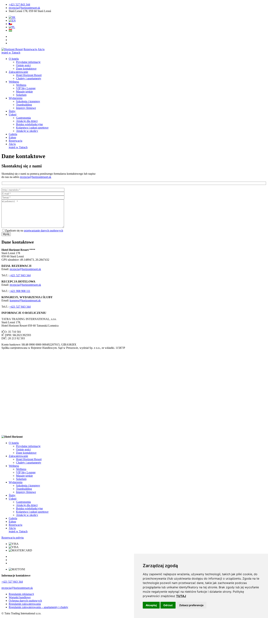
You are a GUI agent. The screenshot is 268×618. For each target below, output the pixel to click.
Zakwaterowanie (18, 71)
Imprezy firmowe (26, 107)
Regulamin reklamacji (21, 594)
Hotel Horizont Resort (29, 75)
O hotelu (14, 58)
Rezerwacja (30, 49)
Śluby (12, 111)
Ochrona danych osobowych (25, 600)
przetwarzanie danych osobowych (43, 230)
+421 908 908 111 (19, 291)
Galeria (13, 134)
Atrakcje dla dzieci (27, 121)
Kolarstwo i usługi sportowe (32, 127)
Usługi (12, 114)
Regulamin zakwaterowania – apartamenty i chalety (38, 607)
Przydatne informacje (28, 62)
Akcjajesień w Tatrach (18, 145)
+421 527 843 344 (19, 4)
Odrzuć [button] (168, 605)
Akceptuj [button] (151, 605)
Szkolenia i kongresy (28, 101)
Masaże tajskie (24, 91)
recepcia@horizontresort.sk (24, 7)
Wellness (14, 81)
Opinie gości (23, 65)
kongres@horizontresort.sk (25, 300)
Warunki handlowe (20, 597)
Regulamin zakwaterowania (25, 603)
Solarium (21, 94)
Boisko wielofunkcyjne (29, 124)
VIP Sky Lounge (26, 88)
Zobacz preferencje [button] (191, 605)
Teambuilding (24, 104)
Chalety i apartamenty (28, 78)
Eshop (12, 137)
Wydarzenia (15, 98)
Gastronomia (23, 117)
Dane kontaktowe (26, 68)
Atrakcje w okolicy (27, 130)
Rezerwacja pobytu (12, 537)
